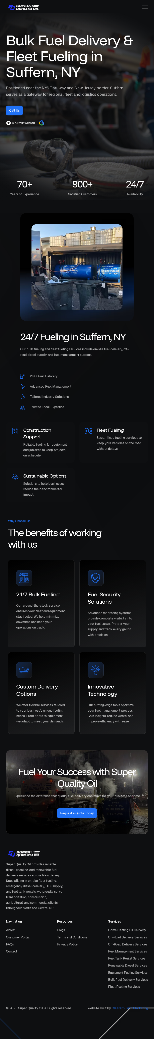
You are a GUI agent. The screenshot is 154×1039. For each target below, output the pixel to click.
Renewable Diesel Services (127, 965)
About (10, 930)
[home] (23, 7)
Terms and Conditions (72, 937)
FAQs (10, 944)
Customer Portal (17, 937)
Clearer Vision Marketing (130, 1008)
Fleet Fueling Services (124, 987)
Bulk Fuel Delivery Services (128, 980)
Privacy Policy (67, 944)
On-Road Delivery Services (127, 937)
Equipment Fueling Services (128, 973)
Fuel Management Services (127, 951)
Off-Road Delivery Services (127, 944)
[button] (145, 7)
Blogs (61, 930)
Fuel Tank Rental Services (126, 958)
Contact (11, 951)
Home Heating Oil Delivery (127, 930)
